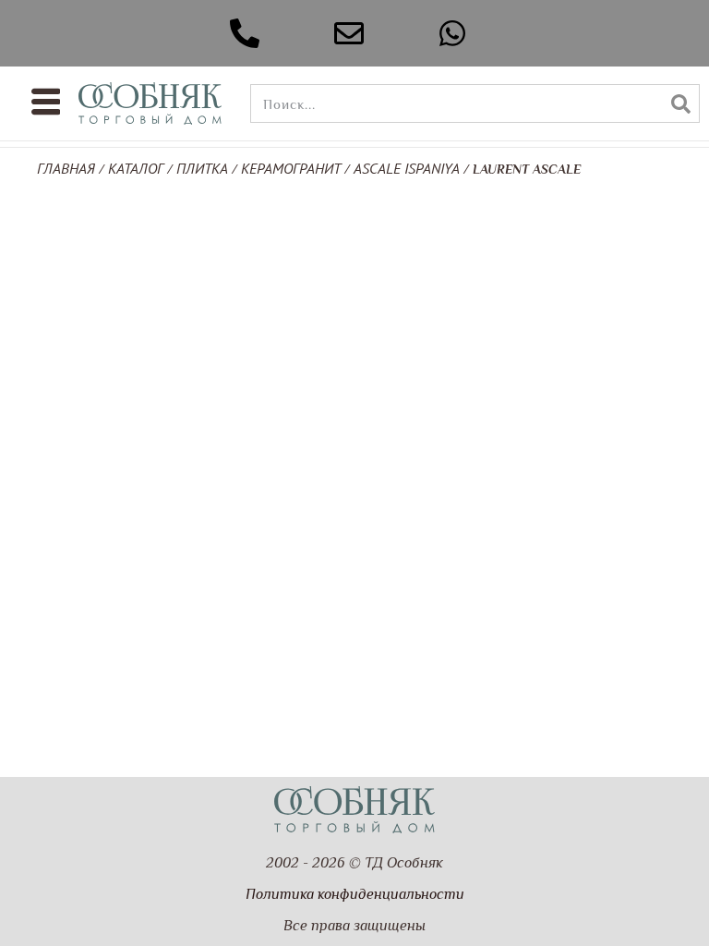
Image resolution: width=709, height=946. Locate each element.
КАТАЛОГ (135, 168)
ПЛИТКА (202, 168)
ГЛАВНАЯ (66, 168)
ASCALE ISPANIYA (407, 168)
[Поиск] (680, 103)
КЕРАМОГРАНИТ (291, 168)
